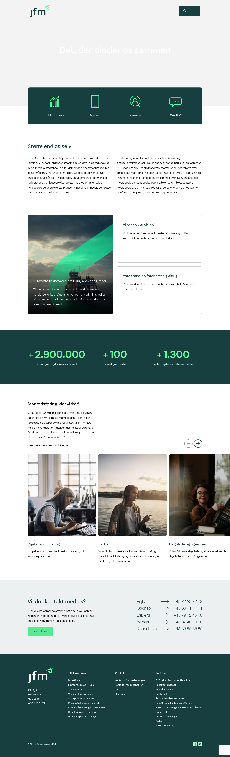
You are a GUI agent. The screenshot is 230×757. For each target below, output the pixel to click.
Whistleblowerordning (80, 693)
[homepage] (40, 11)
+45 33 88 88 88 (188, 628)
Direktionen (74, 680)
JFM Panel (120, 693)
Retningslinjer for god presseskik (86, 707)
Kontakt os (40, 631)
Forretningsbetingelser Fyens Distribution (179, 707)
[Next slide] (198, 443)
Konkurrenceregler (166, 725)
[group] (62, 509)
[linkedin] (199, 743)
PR (116, 689)
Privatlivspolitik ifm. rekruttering (174, 702)
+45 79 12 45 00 (188, 615)
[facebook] (194, 743)
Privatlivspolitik (164, 689)
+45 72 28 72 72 (188, 601)
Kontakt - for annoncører (129, 684)
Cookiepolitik (163, 693)
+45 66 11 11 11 (188, 608)
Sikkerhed (161, 711)
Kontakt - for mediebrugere (130, 680)
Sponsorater (75, 689)
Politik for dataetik (166, 684)
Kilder (159, 720)
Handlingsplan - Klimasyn (82, 716)
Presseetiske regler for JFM (83, 702)
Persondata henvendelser (170, 698)
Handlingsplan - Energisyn (82, 711)
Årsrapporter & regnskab (82, 698)
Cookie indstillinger (166, 716)
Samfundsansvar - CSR (81, 684)
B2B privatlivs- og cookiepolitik (173, 680)
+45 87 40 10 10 (188, 622)
